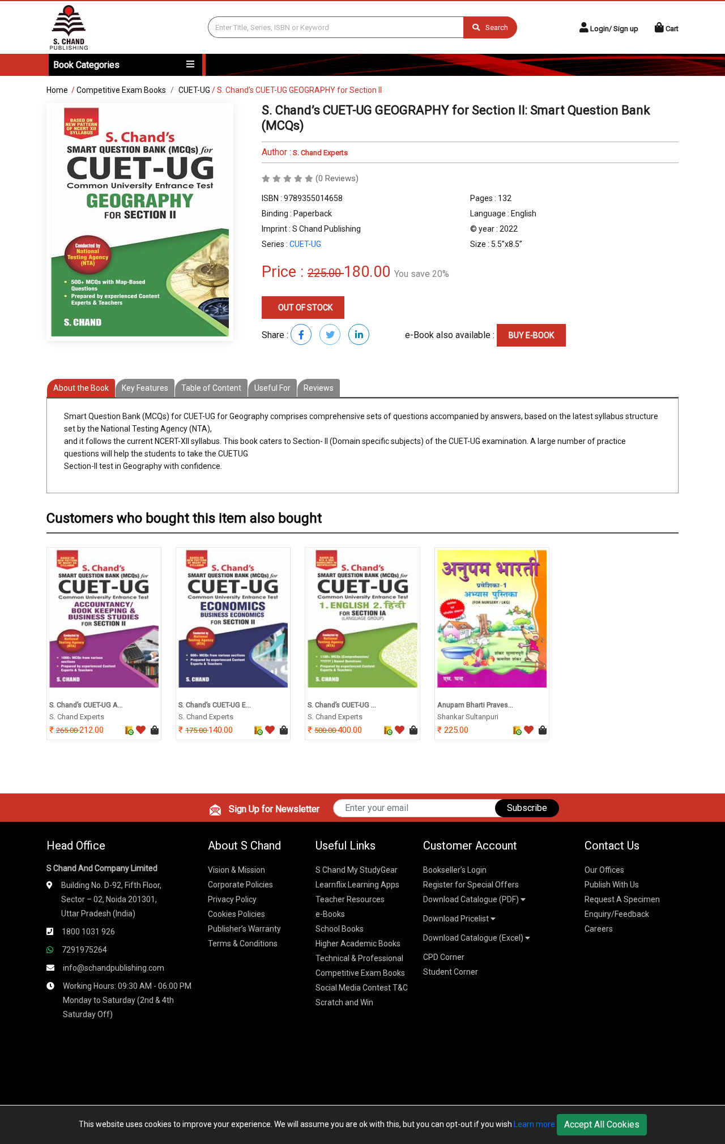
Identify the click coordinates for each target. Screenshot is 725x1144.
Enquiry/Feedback (617, 914)
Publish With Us (612, 884)
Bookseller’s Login (455, 869)
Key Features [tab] (145, 387)
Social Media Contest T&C (361, 987)
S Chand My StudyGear (356, 869)
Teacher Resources (350, 899)
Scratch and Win (344, 1002)
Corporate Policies (240, 884)
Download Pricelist (457, 918)
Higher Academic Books (357, 943)
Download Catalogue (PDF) (472, 899)
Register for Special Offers (471, 884)
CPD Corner (443, 957)
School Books (339, 928)
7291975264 (84, 949)
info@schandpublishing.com (113, 967)
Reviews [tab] (319, 387)
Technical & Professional (359, 958)
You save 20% (421, 273)
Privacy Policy (232, 899)
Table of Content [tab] (211, 387)
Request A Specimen (622, 899)
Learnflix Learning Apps (357, 884)
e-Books (330, 914)
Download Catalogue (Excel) (474, 937)
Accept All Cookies (601, 1124)
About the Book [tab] (81, 387)
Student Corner (450, 971)
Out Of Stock (304, 307)
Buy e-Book (531, 335)
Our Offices (604, 869)
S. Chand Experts (319, 152)
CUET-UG (194, 90)
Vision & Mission (236, 869)
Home (57, 90)
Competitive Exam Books (121, 90)
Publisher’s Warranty (244, 928)
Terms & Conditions (243, 943)
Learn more (534, 1124)
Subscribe (527, 807)
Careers (599, 928)
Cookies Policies (236, 914)
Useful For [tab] (272, 387)
